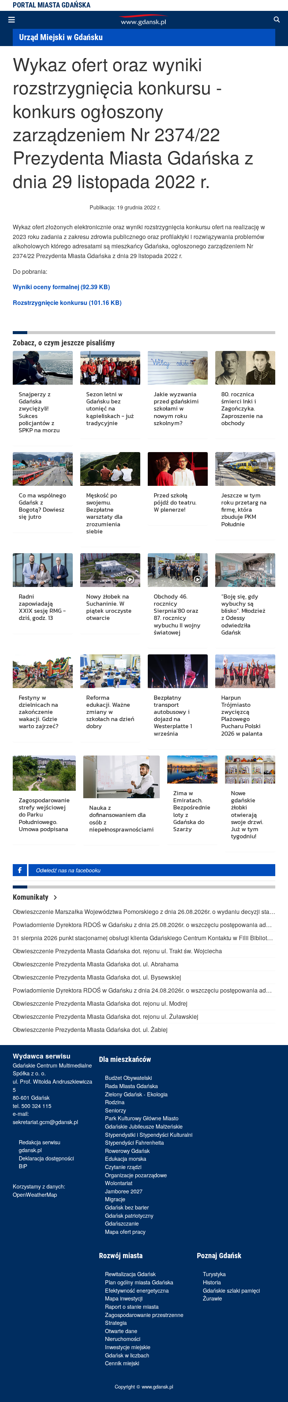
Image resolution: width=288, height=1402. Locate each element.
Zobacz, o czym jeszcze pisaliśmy (64, 342)
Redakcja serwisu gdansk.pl (39, 1146)
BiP (23, 1166)
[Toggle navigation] (12, 20)
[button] (276, 20)
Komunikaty (31, 897)
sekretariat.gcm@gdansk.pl (45, 1122)
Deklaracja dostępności (46, 1158)
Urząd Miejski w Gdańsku (61, 37)
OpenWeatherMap (35, 1194)
